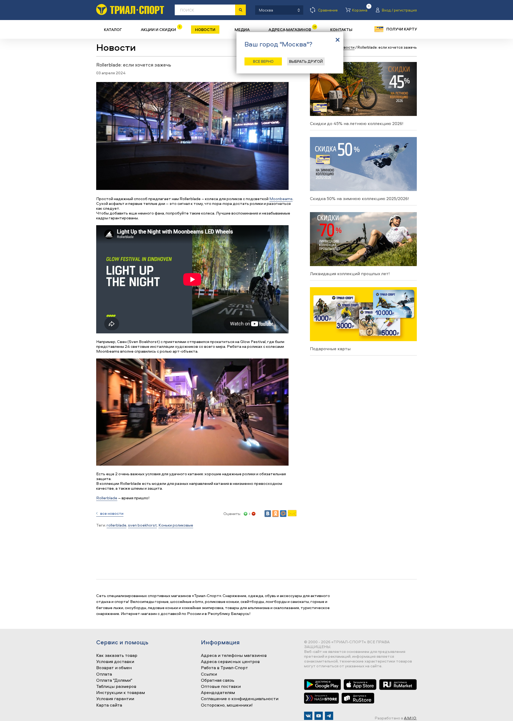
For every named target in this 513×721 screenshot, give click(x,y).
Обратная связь (217, 680)
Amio (410, 718)
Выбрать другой (306, 61)
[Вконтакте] (308, 716)
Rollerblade (106, 498)
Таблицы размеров (116, 686)
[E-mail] (292, 515)
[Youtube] (318, 716)
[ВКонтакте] (268, 513)
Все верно (263, 61)
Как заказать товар (116, 655)
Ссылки (209, 674)
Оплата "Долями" (114, 680)
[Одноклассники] (275, 513)
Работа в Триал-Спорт (224, 668)
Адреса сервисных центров (230, 661)
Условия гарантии (115, 698)
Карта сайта (109, 705)
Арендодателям (218, 692)
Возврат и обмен (114, 668)
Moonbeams (281, 198)
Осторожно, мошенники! (227, 705)
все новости (111, 513)
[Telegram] (329, 716)
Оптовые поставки (221, 686)
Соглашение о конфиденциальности (239, 698)
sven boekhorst (142, 525)
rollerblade (116, 525)
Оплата (104, 674)
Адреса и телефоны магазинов (234, 655)
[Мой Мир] (283, 513)
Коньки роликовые (175, 525)
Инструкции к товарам (120, 692)
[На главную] (130, 9)
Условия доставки (115, 661)
